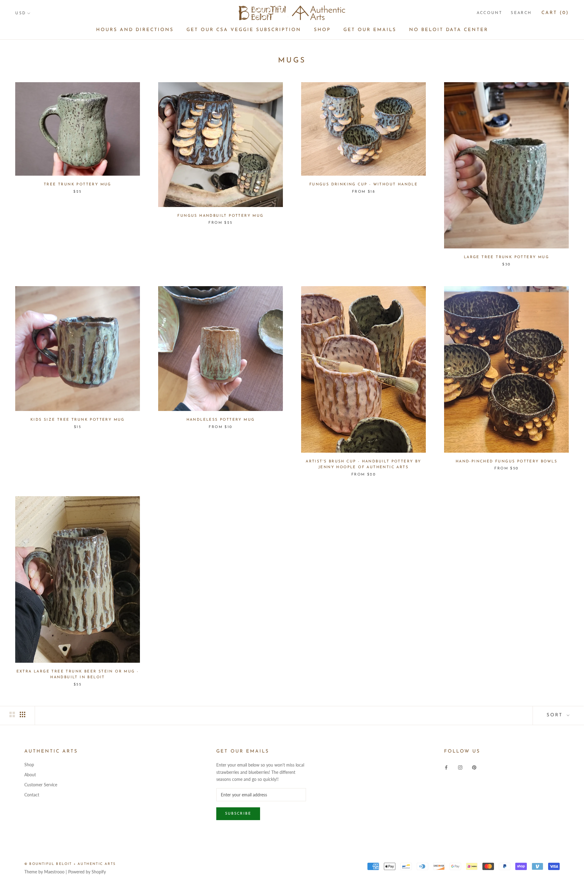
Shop (322, 30)
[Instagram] (460, 766)
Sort (556, 715)
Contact (31, 794)
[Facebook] (446, 766)
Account (489, 13)
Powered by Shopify (87, 871)
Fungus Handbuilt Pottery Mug (220, 216)
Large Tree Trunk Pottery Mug (506, 257)
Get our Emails (369, 30)
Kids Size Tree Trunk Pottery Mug (77, 420)
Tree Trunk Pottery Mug (77, 184)
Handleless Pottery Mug (220, 420)
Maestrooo (54, 871)
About (30, 774)
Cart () (555, 13)
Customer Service (40, 784)
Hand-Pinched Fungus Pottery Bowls (506, 461)
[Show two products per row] (12, 714)
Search (521, 13)
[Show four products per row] (22, 714)
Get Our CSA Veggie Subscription (243, 30)
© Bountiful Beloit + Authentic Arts (70, 864)
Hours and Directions (135, 30)
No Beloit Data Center (448, 30)
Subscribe (238, 814)
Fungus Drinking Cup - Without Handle (363, 184)
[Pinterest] (474, 766)
